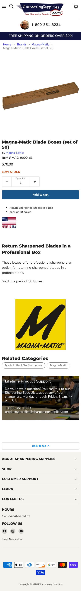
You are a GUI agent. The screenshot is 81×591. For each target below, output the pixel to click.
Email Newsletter (12, 539)
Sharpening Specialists (21, 392)
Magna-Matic (40, 44)
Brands (22, 44)
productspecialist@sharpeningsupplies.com (36, 411)
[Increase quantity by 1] (35, 181)
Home (7, 44)
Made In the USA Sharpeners (23, 365)
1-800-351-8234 (18, 408)
